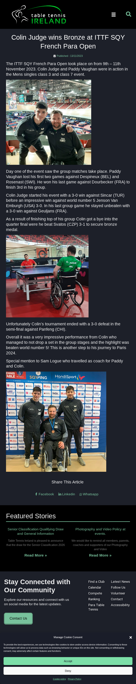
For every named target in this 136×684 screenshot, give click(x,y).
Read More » (35, 555)
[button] (130, 637)
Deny (68, 670)
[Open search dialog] (128, 15)
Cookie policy (59, 679)
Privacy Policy (74, 679)
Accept (68, 661)
